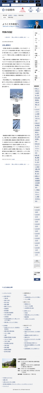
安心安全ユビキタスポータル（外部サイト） (32, 340)
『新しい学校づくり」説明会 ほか (18, 37)
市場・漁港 (6, 345)
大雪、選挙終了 (6, 45)
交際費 (36, 71)
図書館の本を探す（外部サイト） (31, 335)
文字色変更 (24, 1)
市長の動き (36, 55)
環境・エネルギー (8, 306)
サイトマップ (6, 386)
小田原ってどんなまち (29, 318)
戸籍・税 (6, 298)
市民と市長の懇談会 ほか (37, 125)
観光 (25, 295)
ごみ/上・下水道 (8, 339)
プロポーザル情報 (28, 306)
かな (37, 1)
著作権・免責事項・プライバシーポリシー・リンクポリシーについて (18, 384)
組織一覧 (5, 379)
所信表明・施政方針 (36, 63)
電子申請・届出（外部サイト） (30, 342)
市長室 (15, 15)
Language (5, 4)
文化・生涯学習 (7, 314)
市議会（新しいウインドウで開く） (31, 314)
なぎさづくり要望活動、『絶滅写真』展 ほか (37, 169)
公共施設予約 (27, 329)
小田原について (27, 310)
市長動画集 (36, 77)
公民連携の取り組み (29, 308)
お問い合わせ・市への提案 (9, 382)
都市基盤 (6, 310)
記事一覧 (8, 37)
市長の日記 (36, 48)
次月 (38, 260)
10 (35, 264)
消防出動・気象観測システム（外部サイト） (32, 345)
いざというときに (7, 293)
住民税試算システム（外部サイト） (31, 348)
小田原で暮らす (6, 296)
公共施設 (5, 325)
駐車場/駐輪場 (7, 349)
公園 (5, 335)
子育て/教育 (7, 341)
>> (28, 37)
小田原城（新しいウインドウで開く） (32, 297)
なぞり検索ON (7, 287)
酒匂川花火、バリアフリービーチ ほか (37, 148)
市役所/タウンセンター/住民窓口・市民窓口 (12, 328)
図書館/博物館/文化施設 (10, 337)
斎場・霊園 (6, 347)
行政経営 (6, 316)
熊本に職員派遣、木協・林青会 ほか (37, 102)
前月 (35, 260)
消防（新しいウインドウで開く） (11, 322)
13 (37, 264)
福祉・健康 (6, 304)
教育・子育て (7, 300)
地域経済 (6, 308)
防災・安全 (6, 302)
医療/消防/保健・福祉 (9, 331)
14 (38, 264)
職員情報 (26, 316)
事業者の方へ (27, 304)
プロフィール (36, 40)
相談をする (27, 337)
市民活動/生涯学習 (8, 343)
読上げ (31, 1)
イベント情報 (27, 299)
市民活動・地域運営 (8, 312)
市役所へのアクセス (7, 377)
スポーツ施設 (7, 333)
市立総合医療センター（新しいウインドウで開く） (12, 319)
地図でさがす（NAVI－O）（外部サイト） (32, 332)
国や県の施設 (7, 351)
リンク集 (26, 327)
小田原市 (8, 9)
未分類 (13, 159)
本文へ (4, 1)
